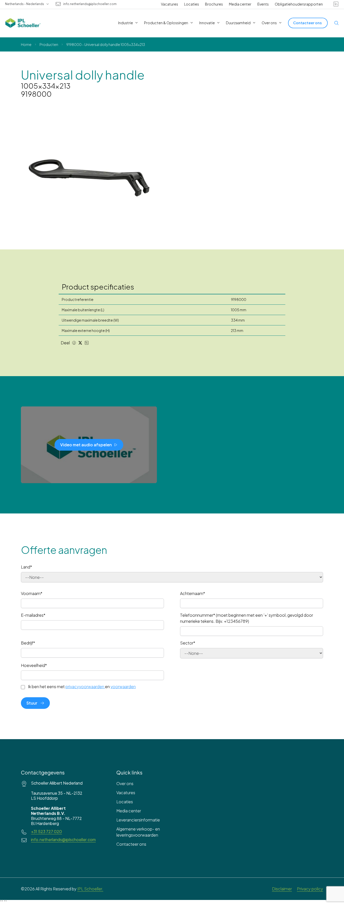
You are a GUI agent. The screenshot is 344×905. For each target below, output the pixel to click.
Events (263, 4)
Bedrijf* (28, 642)
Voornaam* (31, 593)
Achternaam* (192, 593)
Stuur (31, 703)
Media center (240, 4)
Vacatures (169, 4)
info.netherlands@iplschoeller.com (90, 4)
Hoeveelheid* (34, 665)
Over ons (124, 783)
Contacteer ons (131, 844)
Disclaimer (282, 888)
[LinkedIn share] (86, 343)
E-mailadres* (33, 615)
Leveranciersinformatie (138, 819)
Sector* (187, 642)
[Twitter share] (80, 343)
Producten (49, 44)
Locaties (191, 4)
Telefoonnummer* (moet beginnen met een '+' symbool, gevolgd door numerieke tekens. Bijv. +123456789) (246, 618)
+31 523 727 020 (46, 831)
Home (26, 44)
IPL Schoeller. (90, 888)
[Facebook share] (74, 343)
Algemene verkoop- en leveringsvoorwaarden (138, 832)
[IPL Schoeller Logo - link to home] (23, 23)
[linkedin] (336, 4)
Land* (26, 567)
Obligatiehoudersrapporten (299, 4)
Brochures (214, 4)
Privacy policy (310, 888)
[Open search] (336, 23)
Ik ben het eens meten (82, 686)
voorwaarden (123, 686)
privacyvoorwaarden (84, 686)
